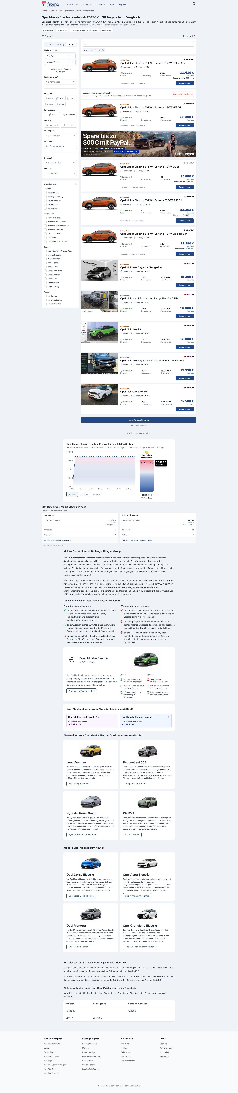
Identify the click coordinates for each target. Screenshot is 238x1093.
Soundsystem (53, 282)
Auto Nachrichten (128, 1060)
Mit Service (52, 296)
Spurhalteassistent (55, 234)
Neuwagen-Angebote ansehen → (57, 540)
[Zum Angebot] (138, 72)
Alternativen (107, 30)
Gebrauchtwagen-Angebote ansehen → (138, 540)
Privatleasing (87, 1060)
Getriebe (47, 120)
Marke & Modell (50, 50)
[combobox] (57, 56)
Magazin (122, 4)
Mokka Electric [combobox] (54, 62)
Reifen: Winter (53, 204)
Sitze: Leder (52, 267)
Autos (111, 4)
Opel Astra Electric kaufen (137, 896)
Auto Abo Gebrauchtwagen (55, 1065)
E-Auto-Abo (48, 1052)
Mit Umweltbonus (55, 300)
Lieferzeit (48, 158)
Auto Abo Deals (50, 1069)
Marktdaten (62, 30)
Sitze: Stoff (52, 279)
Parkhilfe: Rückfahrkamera (58, 226)
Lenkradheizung (54, 255)
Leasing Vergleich (90, 1038)
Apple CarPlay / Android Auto (60, 251)
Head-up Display (54, 218)
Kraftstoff (48, 94)
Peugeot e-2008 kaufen (136, 783)
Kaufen (99, 4)
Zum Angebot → (110, 525)
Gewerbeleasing (88, 1065)
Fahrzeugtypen (50, 1060)
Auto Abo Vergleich (53, 1038)
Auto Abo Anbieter (51, 1056)
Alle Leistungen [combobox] (53, 135)
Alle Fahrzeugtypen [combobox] (55, 146)
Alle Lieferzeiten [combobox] (53, 163)
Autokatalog (126, 1056)
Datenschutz (165, 1052)
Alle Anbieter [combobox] (52, 173)
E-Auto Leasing (88, 1052)
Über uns (163, 1044)
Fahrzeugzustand (51, 110)
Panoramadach (54, 259)
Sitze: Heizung (53, 263)
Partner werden (166, 1048)
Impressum (164, 1056)
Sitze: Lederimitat (55, 271)
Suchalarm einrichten (183, 94)
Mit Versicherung (54, 304)
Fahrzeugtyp (49, 141)
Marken (47, 1048)
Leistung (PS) (49, 131)
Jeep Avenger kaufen (78, 783)
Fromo (163, 1038)
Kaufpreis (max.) (51, 77)
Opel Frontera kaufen (78, 946)
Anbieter (47, 168)
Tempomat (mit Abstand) (58, 241)
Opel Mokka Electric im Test (82, 691)
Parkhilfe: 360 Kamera (57, 222)
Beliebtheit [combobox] (188, 36)
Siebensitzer (53, 208)
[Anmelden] (194, 3)
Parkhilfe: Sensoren (55, 230)
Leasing (85, 4)
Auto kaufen (127, 1038)
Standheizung (53, 286)
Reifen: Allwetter (54, 200)
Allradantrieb (53, 192)
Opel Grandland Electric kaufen (139, 946)
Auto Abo (70, 4)
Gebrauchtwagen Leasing (92, 1056)
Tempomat (52, 237)
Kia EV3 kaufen (132, 834)
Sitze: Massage (54, 275)
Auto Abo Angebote (52, 1044)
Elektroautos (126, 1052)
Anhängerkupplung (55, 196)
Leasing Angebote (89, 1044)
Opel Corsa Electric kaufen (81, 896)
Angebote (125, 1044)
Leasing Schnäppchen (91, 1069)
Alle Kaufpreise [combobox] (53, 82)
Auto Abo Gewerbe (51, 1073)
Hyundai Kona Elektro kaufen (82, 834)
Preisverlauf (48, 30)
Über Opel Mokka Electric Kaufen (84, 30)
